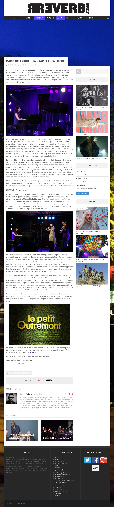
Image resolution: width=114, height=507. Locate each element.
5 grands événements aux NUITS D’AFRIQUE (88, 286)
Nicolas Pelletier (12, 65)
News (56, 484)
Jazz (8, 373)
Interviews (58, 478)
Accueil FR (18, 18)
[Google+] (72, 394)
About (57, 459)
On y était (27, 373)
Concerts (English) (60, 469)
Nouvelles (58, 486)
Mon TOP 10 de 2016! (82, 134)
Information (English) (61, 474)
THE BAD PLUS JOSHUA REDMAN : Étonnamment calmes (23, 436)
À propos (78, 18)
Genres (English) (59, 473)
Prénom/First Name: (82, 172)
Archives (57, 465)
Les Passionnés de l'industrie (63, 480)
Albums (28, 18)
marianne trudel (17, 373)
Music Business (59, 482)
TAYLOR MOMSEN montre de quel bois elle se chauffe (91, 158)
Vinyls (56, 495)
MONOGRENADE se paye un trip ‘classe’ (57, 438)
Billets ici (33, 352)
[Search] (107, 18)
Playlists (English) (60, 491)
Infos (68, 18)
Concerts (39, 18)
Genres (59, 18)
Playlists (50, 18)
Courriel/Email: (80, 185)
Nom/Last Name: (81, 179)
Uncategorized (59, 493)
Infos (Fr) (57, 476)
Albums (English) (59, 463)
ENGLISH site (90, 18)
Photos (57, 487)
